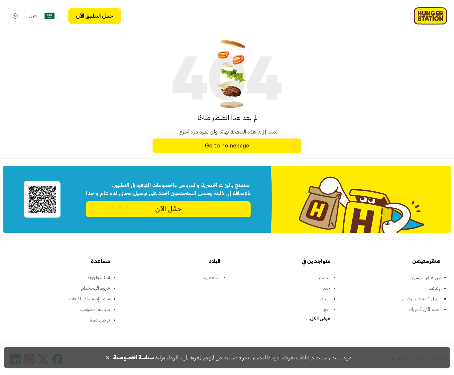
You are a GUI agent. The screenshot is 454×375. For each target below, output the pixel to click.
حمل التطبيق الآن (94, 16)
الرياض (323, 299)
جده (326, 288)
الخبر (327, 309)
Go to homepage (227, 145)
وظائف (435, 288)
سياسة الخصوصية (95, 309)
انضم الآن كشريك (425, 309)
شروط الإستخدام (95, 288)
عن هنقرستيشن (426, 277)
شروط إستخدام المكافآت (89, 299)
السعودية (212, 277)
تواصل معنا (100, 320)
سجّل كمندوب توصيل (421, 299)
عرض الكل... (318, 319)
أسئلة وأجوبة (99, 277)
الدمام (324, 277)
